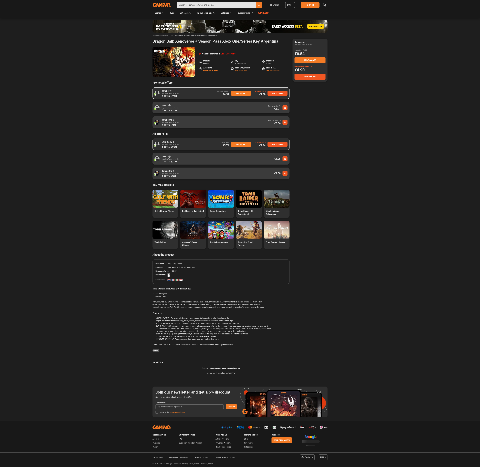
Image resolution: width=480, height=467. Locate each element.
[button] (157, 93)
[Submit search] (259, 5)
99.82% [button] (167, 110)
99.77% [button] (167, 125)
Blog (246, 439)
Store (160, 35)
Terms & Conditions (177, 412)
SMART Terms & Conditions (225, 457)
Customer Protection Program (190, 443)
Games (165, 35)
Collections (248, 447)
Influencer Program (223, 443)
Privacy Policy (157, 457)
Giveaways (248, 443)
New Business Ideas (223, 447)
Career (155, 447)
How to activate (241, 70)
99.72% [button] (167, 96)
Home (154, 35)
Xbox (171, 35)
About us (156, 439)
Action (155, 351)
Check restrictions (210, 70)
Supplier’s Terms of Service (170, 93)
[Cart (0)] (325, 5)
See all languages (273, 70)
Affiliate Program (222, 439)
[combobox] (216, 5)
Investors (156, 443)
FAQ (180, 439)
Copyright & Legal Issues (178, 457)
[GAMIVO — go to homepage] (161, 5)
